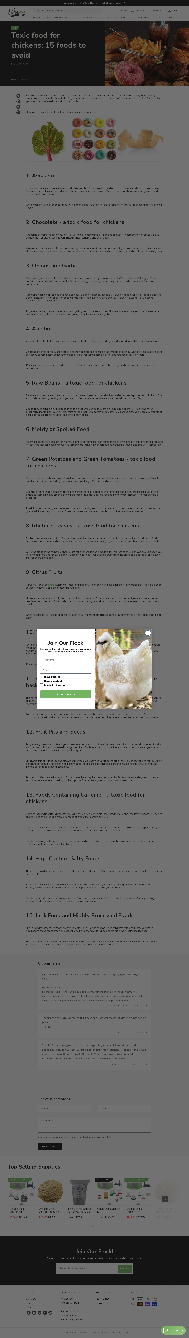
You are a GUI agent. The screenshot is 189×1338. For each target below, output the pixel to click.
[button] (173, 1330)
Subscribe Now (65, 694)
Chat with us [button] (176, 1330)
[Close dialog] (148, 633)
